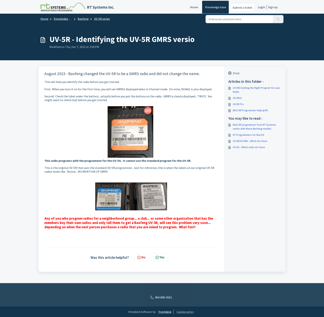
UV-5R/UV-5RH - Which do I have (250, 141)
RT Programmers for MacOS (248, 134)
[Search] (278, 19)
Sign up (273, 7)
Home (194, 7)
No (143, 257)
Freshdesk (164, 312)
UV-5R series (102, 19)
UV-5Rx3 (237, 98)
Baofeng (83, 19)
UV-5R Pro (238, 104)
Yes (162, 257)
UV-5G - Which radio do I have (249, 147)
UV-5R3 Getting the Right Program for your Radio (256, 89)
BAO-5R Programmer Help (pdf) (250, 110)
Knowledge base (215, 7)
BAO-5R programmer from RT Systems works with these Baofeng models (254, 126)
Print (236, 73)
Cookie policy (185, 312)
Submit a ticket (242, 7)
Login (261, 7)
